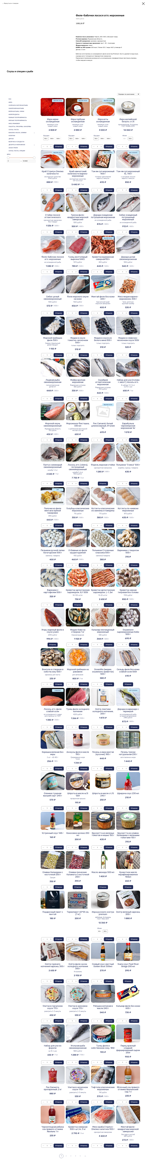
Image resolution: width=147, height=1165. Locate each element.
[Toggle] (34, 133)
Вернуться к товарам (11, 3)
